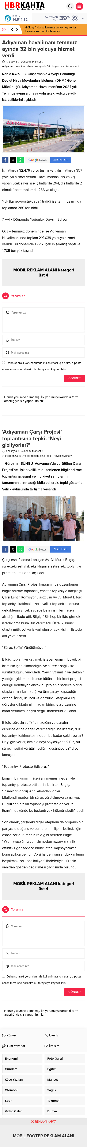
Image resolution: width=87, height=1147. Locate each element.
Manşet (36, 61)
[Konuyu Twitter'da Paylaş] (13, 160)
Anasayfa (11, 61)
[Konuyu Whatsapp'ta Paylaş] (20, 160)
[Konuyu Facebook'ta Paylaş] (5, 160)
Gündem (26, 61)
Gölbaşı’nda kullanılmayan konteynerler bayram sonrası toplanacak (50, 29)
